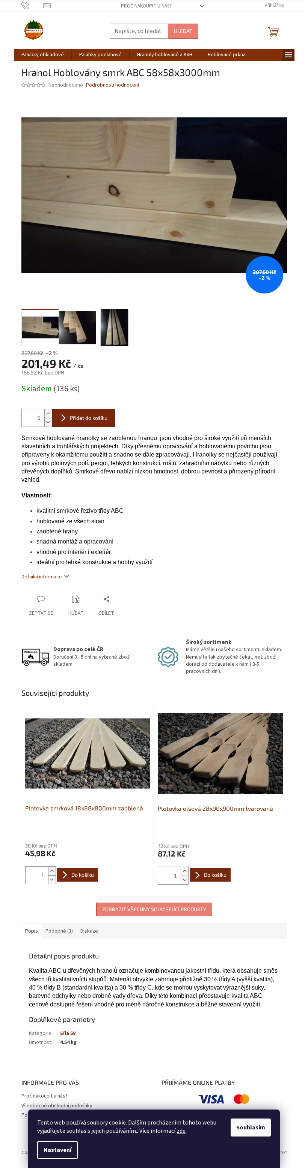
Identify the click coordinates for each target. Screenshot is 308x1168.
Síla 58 (67, 1033)
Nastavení (57, 1150)
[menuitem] (42, 55)
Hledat (183, 31)
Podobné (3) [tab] (59, 931)
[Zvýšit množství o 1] (48, 413)
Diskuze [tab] (89, 931)
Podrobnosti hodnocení (112, 85)
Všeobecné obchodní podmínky (56, 1106)
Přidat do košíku (88, 418)
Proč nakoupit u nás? (146, 6)
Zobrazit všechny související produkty (154, 909)
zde (181, 1131)
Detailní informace (41, 577)
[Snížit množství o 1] (48, 422)
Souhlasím (250, 1127)
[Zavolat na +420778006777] (32, 5)
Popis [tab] (31, 931)
